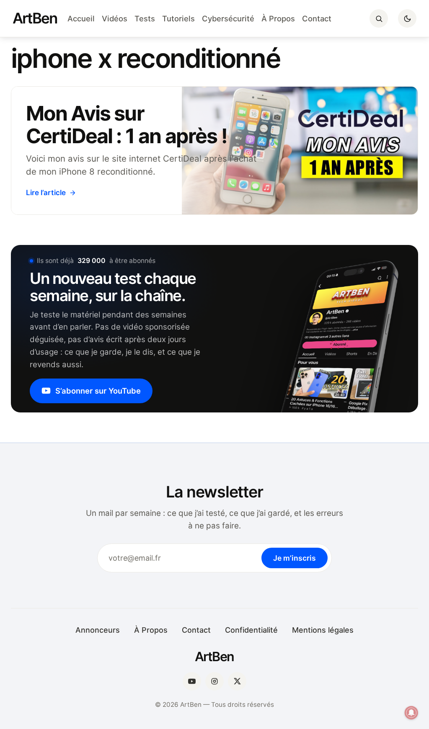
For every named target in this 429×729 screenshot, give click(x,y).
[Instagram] (214, 681)
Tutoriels (178, 18)
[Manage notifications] (411, 712)
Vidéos (114, 18)
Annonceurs (97, 630)
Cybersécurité (228, 18)
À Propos (278, 18)
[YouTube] (192, 681)
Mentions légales (323, 630)
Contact (316, 18)
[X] (237, 681)
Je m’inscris (294, 558)
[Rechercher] (379, 18)
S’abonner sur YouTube (98, 390)
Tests (144, 18)
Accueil (81, 18)
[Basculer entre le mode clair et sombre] (407, 18)
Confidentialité (251, 630)
